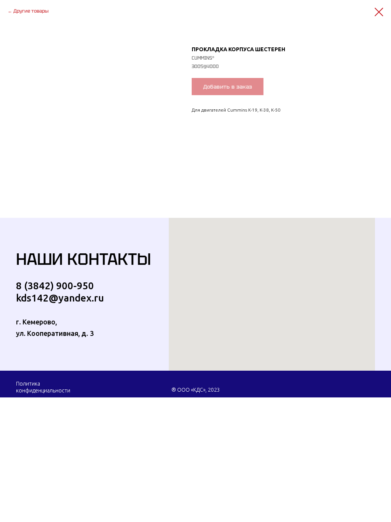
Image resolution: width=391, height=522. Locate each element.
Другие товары (30, 11)
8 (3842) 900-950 (55, 285)
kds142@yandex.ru (60, 297)
